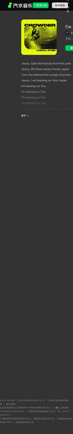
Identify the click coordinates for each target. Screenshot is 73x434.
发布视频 (60, 5)
